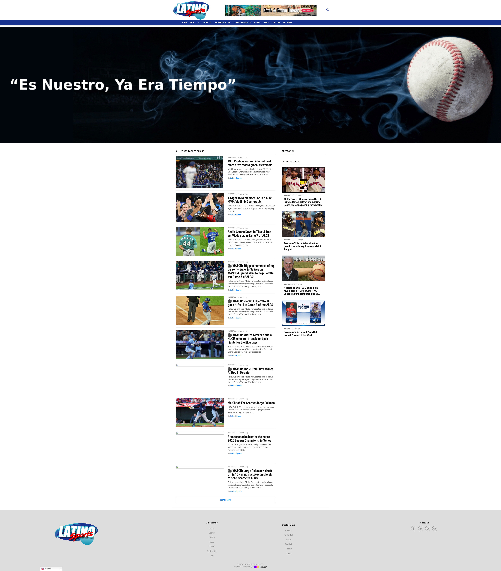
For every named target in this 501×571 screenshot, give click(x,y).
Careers (276, 22)
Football (288, 544)
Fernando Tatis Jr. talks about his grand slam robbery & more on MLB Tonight (302, 246)
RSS (211, 555)
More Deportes (222, 22)
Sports (207, 22)
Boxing (288, 553)
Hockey (289, 548)
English (48, 569)
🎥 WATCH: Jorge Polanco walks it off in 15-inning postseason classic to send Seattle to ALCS (250, 474)
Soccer (288, 539)
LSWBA (257, 22)
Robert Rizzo (235, 214)
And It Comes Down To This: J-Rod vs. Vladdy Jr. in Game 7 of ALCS (249, 233)
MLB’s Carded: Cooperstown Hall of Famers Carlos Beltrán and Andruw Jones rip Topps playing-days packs (303, 202)
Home (184, 22)
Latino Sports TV (242, 22)
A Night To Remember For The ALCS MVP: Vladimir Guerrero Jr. (250, 199)
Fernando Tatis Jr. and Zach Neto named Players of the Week (301, 334)
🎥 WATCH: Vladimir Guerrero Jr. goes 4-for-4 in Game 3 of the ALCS (250, 303)
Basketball (288, 535)
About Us (194, 22)
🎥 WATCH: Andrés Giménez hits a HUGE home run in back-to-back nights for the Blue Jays (250, 338)
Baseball (232, 157)
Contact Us (211, 551)
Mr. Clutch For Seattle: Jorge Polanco (251, 403)
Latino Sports (235, 178)
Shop (266, 22)
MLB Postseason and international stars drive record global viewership (250, 163)
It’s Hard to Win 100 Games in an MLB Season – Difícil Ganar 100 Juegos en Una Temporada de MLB (302, 290)
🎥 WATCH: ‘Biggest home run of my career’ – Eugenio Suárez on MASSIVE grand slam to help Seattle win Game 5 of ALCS (251, 271)
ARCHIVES (287, 22)
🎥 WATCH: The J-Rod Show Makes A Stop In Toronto (250, 370)
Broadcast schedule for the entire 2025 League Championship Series (249, 438)
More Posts (225, 500)
